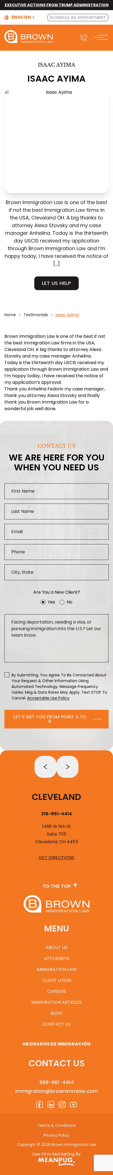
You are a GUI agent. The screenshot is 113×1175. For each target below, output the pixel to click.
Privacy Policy (56, 1135)
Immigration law (56, 969)
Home (10, 315)
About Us (56, 947)
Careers (56, 991)
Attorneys (56, 958)
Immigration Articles (56, 1002)
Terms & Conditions (57, 1125)
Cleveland (56, 797)
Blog (57, 1013)
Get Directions (56, 857)
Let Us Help (56, 283)
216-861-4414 (56, 814)
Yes (51, 602)
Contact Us (57, 1024)
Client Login (56, 980)
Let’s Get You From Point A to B (49, 719)
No (69, 602)
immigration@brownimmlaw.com (56, 1091)
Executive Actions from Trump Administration (57, 5)
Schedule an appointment (78, 17)
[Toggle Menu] (101, 37)
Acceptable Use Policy (48, 698)
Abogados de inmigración (56, 1044)
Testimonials (36, 315)
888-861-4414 (56, 1082)
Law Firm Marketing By (56, 1154)
